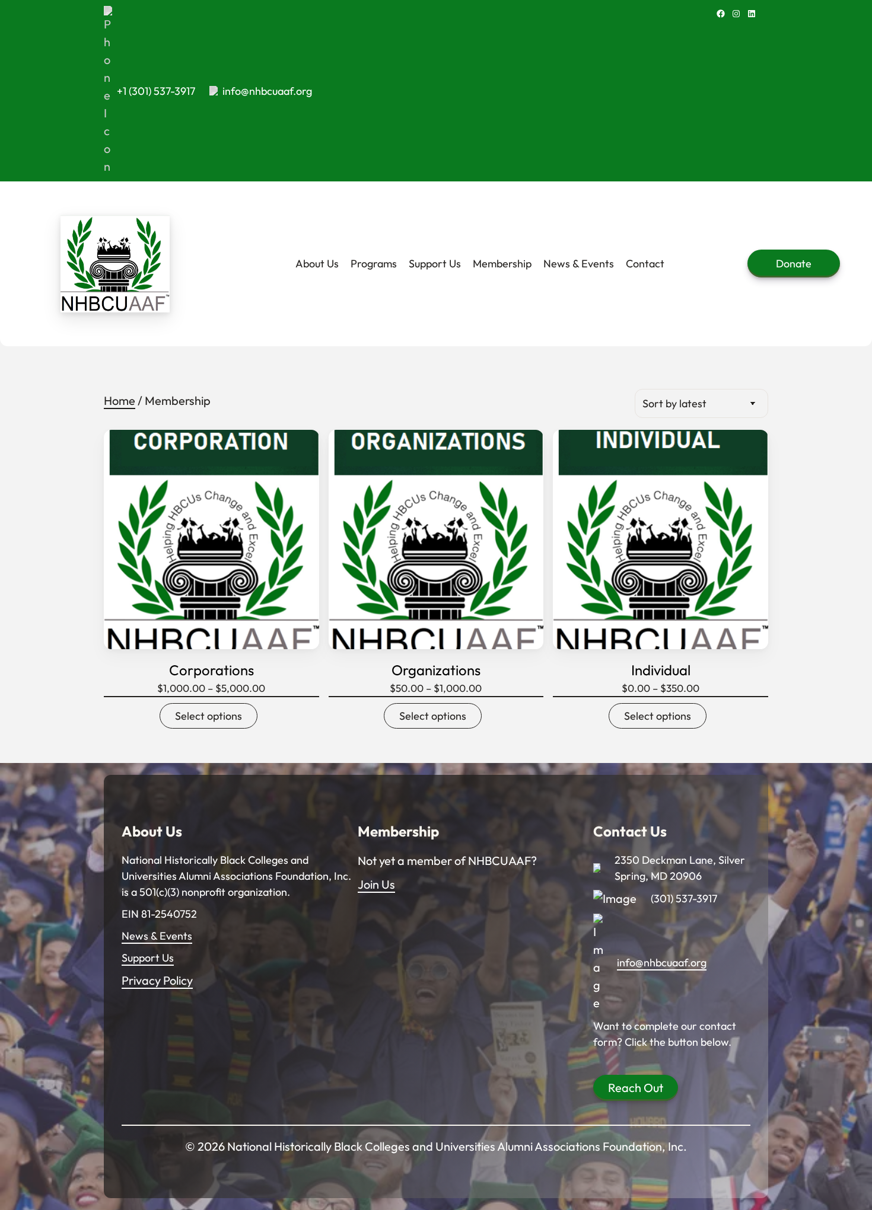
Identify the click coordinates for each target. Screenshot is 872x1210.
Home (119, 400)
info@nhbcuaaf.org (267, 91)
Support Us (148, 958)
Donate (793, 263)
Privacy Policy (157, 980)
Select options (208, 716)
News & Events (157, 936)
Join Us (376, 884)
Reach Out (635, 1087)
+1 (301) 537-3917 (156, 91)
